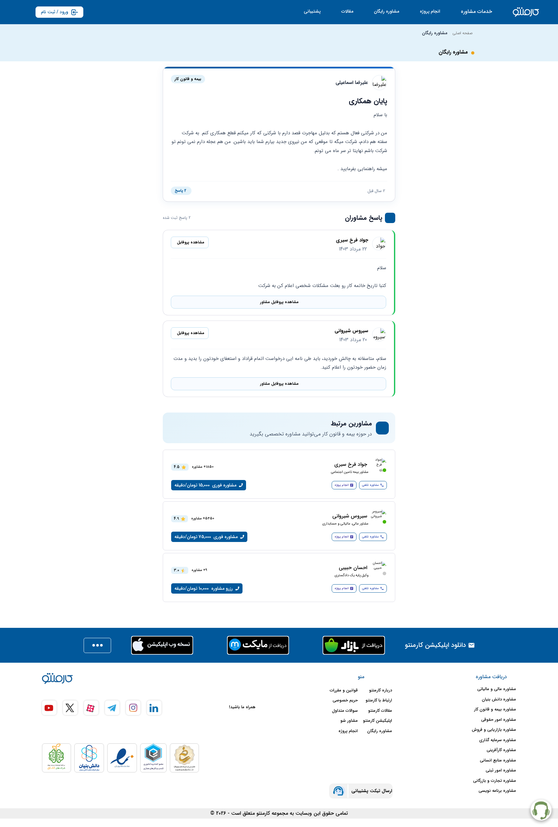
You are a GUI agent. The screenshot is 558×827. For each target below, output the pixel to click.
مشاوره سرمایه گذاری (497, 740)
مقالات (347, 11)
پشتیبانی (312, 11)
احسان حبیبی (353, 568)
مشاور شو (349, 721)
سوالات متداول (345, 711)
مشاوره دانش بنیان (499, 699)
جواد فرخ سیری (352, 240)
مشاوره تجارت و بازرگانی (494, 781)
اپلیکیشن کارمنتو (377, 721)
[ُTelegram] (112, 707)
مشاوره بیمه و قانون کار (495, 709)
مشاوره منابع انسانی (498, 760)
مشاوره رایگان (386, 11)
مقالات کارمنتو (380, 711)
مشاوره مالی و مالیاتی (496, 689)
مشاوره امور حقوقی (498, 720)
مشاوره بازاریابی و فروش (494, 730)
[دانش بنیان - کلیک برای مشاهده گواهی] (89, 757)
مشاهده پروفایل (190, 242)
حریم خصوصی (345, 700)
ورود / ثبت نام (54, 11)
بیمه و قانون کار (188, 79)
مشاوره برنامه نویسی (497, 791)
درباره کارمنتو (380, 690)
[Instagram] (133, 707)
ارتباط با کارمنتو (379, 700)
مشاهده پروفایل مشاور (279, 302)
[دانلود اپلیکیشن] (97, 645)
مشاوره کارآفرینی (501, 750)
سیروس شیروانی (351, 331)
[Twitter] (70, 707)
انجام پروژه (430, 11)
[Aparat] (91, 707)
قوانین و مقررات (344, 690)
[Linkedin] (154, 707)
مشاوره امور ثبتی (501, 770)
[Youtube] (49, 707)
